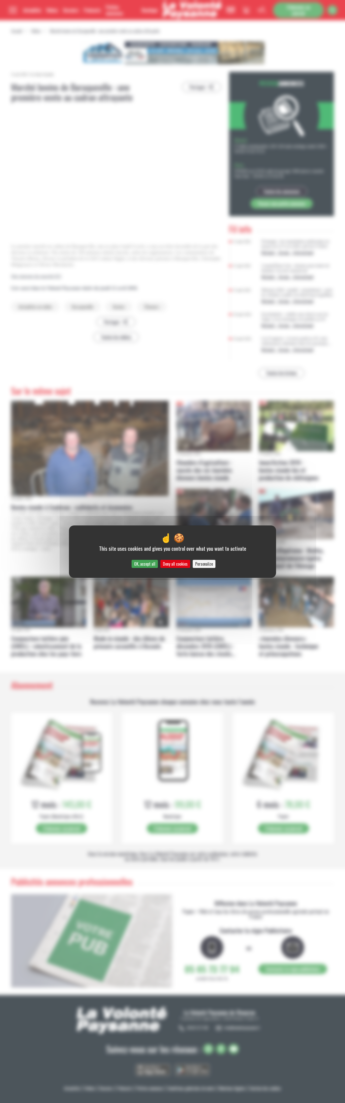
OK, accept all (144, 564)
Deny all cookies (175, 564)
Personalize (204, 564)
